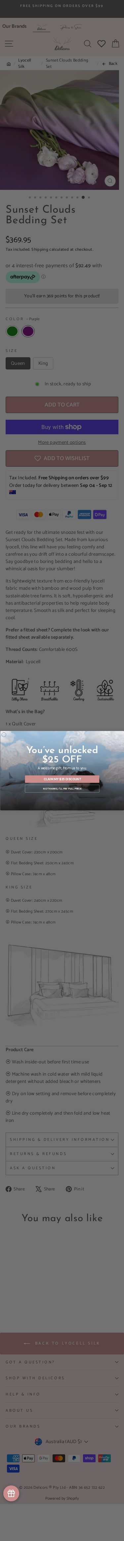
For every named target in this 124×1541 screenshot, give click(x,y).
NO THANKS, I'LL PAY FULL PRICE (62, 788)
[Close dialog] (4, 734)
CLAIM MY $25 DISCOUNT (62, 779)
